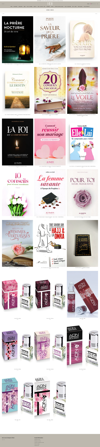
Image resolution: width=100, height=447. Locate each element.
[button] (24, 7)
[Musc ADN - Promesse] (50, 344)
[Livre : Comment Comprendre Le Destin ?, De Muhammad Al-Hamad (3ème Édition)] (17, 90)
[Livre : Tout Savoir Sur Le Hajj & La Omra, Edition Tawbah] (50, 243)
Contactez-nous (36, 445)
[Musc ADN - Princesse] (50, 294)
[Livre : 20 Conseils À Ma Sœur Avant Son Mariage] (50, 90)
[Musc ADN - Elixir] (17, 395)
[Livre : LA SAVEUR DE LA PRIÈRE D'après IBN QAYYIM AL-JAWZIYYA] (50, 39)
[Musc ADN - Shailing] (17, 344)
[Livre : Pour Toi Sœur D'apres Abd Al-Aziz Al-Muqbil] (82, 192)
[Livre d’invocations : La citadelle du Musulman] (82, 243)
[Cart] (97, 4)
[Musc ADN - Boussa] (82, 344)
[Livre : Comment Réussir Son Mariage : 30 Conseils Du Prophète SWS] (50, 142)
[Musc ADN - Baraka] (50, 395)
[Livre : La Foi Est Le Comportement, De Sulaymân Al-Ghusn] (17, 142)
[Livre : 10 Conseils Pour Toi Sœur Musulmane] (17, 192)
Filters (3, 13)
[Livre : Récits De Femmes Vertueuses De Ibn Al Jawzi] (17, 243)
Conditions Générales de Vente (39, 442)
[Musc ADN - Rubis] (82, 294)
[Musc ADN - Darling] (17, 294)
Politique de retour (37, 439)
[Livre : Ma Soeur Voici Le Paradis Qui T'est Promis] (82, 39)
